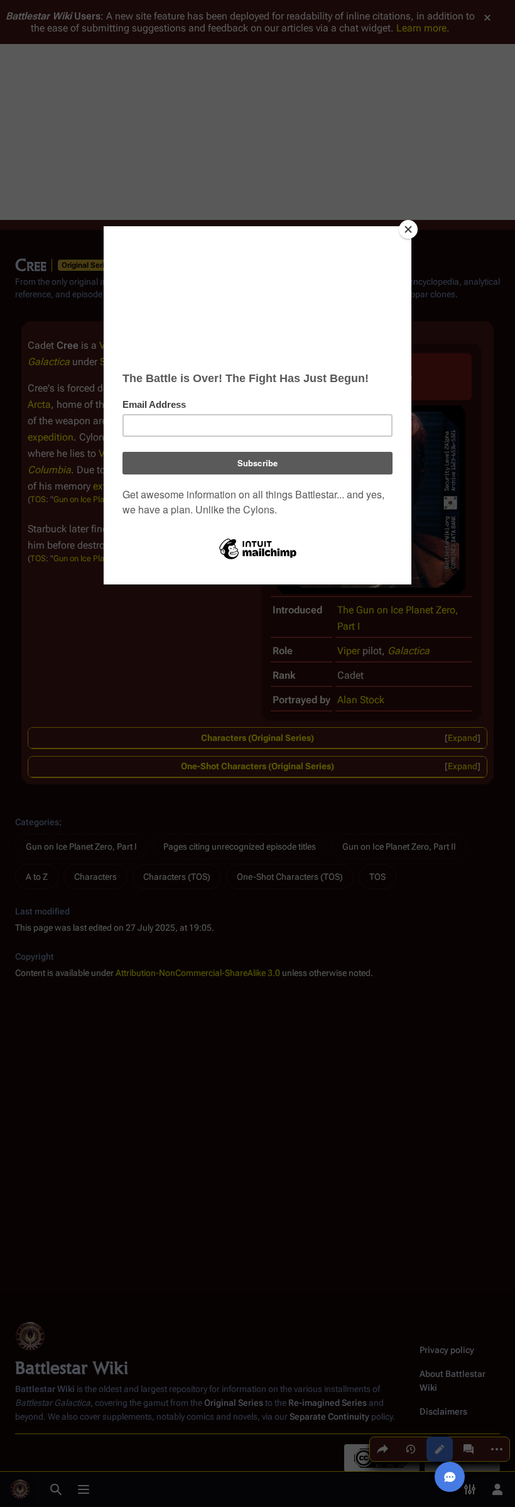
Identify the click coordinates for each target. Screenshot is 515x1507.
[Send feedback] (450, 1477)
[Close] (408, 229)
